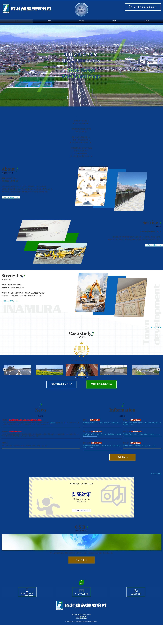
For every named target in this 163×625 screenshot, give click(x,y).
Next (159, 369)
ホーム (16, 20)
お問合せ (146, 20)
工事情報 (114, 20)
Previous (4, 369)
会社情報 (49, 20)
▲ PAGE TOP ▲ (156, 327)
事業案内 (81, 20)
